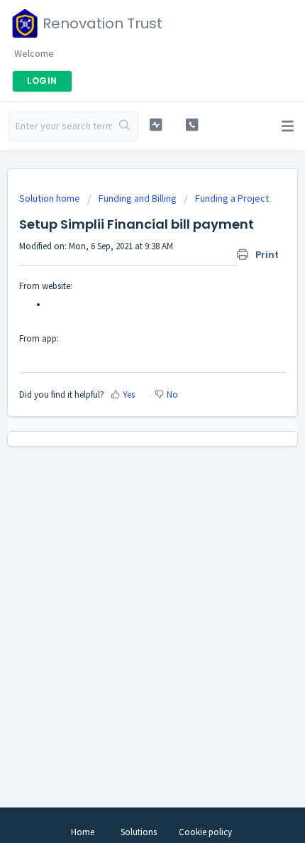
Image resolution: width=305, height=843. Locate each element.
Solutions (139, 832)
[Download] (126, 413)
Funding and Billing (138, 198)
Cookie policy (205, 832)
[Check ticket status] (155, 124)
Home (82, 832)
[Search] (125, 126)
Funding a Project (232, 198)
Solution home (50, 198)
